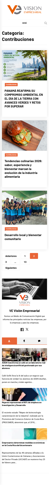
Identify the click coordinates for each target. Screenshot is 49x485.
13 (25, 262)
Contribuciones (11, 85)
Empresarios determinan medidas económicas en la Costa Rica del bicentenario (23, 444)
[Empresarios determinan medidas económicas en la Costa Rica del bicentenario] (24, 434)
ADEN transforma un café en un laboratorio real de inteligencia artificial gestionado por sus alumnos (23, 365)
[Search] (45, 23)
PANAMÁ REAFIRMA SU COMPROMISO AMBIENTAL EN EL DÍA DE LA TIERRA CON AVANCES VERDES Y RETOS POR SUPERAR (24, 98)
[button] (24, 23)
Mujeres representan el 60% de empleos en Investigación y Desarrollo (22, 403)
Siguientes (11, 268)
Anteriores (11, 256)
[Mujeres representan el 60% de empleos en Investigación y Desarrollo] (24, 394)
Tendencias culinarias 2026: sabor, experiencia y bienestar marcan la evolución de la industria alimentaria (23, 168)
